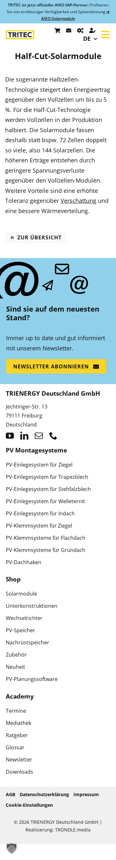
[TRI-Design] (80, 30)
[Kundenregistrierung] (92, 30)
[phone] (53, 436)
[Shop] (57, 30)
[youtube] (10, 436)
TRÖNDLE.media (73, 830)
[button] (11, 848)
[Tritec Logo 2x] (20, 33)
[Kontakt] (68, 30)
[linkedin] (24, 436)
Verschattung (78, 200)
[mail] (39, 436)
